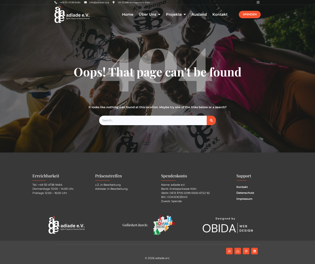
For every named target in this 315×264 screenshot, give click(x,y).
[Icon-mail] (237, 251)
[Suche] (211, 120)
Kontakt (220, 14)
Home (127, 14)
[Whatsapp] (229, 251)
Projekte (174, 14)
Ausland (199, 14)
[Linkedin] (254, 251)
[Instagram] (258, 2)
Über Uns (147, 14)
